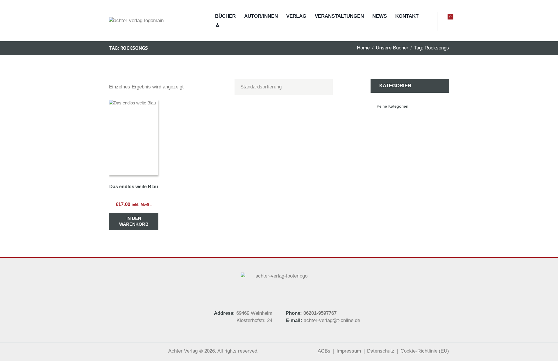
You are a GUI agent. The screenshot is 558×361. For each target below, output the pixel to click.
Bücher (225, 16)
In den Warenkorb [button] (134, 221)
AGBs (324, 351)
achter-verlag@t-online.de (331, 320)
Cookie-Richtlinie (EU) (424, 351)
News (379, 16)
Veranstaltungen (339, 16)
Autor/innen (261, 16)
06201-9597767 (320, 313)
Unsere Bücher (392, 48)
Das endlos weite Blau (133, 186)
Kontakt (407, 16)
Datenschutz (380, 351)
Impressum (349, 351)
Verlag (296, 16)
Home (363, 48)
